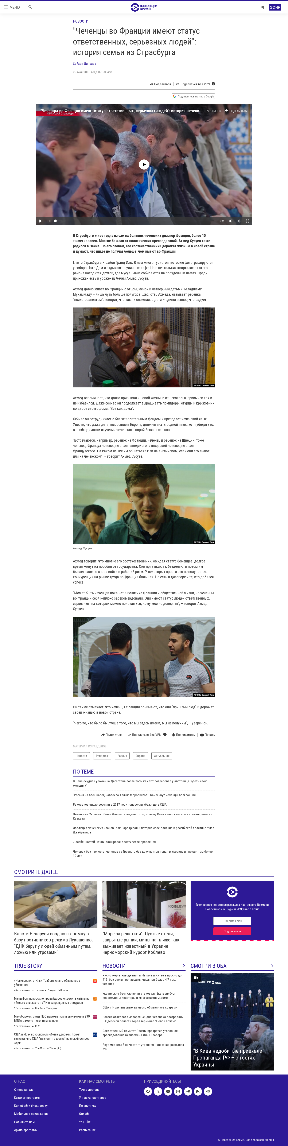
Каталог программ (27, 1098)
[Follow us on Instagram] (178, 1092)
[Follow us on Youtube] (168, 1092)
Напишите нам (24, 1122)
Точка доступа (89, 1090)
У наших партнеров (92, 1098)
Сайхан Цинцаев (84, 64)
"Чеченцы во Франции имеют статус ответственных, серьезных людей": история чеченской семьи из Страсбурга (141, 110)
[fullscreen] (247, 221)
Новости (80, 21)
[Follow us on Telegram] (188, 1092)
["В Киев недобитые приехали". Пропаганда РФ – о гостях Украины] (232, 1022)
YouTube (85, 1122)
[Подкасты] (208, 1092)
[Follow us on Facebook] (148, 1092)
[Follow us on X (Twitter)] (158, 1092)
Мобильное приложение (31, 1114)
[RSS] (198, 1092)
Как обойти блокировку (31, 1106)
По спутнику (87, 1106)
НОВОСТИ (114, 966)
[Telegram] (262, 7)
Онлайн (84, 1114)
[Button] (160, 84)
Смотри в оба (209, 966)
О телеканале (24, 1090)
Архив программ (25, 1130)
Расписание (87, 1130)
